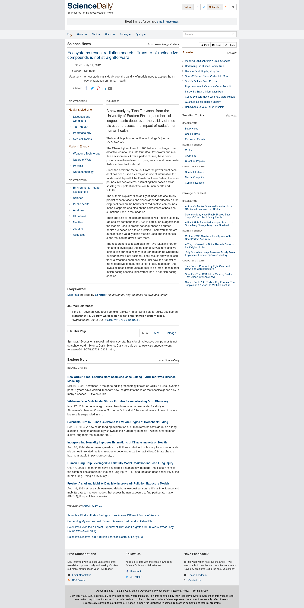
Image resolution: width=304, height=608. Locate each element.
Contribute (131, 590)
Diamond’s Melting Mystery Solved (204, 71)
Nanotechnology (83, 172)
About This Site (104, 590)
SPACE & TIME (189, 123)
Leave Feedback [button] (197, 575)
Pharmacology (82, 133)
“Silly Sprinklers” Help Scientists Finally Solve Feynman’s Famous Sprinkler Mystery (210, 254)
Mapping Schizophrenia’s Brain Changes (207, 61)
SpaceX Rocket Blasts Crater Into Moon (207, 76)
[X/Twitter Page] (203, 7)
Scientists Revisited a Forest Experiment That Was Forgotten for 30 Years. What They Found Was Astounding (120, 529)
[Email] (110, 88)
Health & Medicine (80, 109)
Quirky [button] (140, 34)
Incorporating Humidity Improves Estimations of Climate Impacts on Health (117, 442)
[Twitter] (92, 88)
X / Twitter (135, 576)
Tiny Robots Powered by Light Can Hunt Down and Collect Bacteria (207, 267)
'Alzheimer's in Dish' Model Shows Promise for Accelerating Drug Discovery (118, 401)
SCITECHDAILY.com (92, 506)
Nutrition (78, 222)
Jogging (78, 228)
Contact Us (194, 580)
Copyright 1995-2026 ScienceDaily (89, 595)
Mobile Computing (195, 177)
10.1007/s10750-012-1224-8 (122, 320)
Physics (78, 166)
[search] (233, 34)
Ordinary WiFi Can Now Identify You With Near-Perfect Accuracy (208, 237)
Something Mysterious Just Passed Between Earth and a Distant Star (110, 521)
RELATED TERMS (78, 180)
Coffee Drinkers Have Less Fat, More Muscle (210, 96)
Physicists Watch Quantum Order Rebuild (208, 86)
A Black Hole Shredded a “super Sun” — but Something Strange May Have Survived (209, 224)
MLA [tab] (145, 333)
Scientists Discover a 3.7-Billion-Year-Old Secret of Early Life (105, 537)
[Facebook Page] (197, 7)
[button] (205, 45)
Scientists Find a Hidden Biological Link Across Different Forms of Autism (113, 515)
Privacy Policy (162, 590)
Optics (188, 150)
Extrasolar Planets (195, 139)
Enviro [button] (109, 34)
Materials (73, 295)
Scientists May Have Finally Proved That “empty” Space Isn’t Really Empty (207, 216)
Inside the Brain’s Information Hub (204, 91)
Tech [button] (95, 34)
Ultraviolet (79, 216)
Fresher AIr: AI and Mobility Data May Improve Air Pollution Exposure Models (118, 483)
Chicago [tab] (171, 333)
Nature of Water (82, 160)
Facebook (135, 571)
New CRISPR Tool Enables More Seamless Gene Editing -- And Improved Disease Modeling (121, 379)
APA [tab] (157, 333)
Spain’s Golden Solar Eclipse (201, 81)
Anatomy (78, 210)
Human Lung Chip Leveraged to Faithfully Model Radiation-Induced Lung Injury (120, 463)
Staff (119, 590)
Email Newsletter (81, 575)
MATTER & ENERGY (192, 144)
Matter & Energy (79, 146)
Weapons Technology (86, 153)
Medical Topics (82, 139)
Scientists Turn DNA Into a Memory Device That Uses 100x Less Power (208, 275)
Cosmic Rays (192, 133)
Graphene (190, 155)
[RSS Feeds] (226, 7)
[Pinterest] (98, 88)
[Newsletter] (233, 7)
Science (78, 198)
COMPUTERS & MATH (193, 166)
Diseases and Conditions (81, 119)
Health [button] (81, 34)
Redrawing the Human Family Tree (204, 66)
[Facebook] (86, 88)
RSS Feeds (78, 580)
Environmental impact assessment (86, 190)
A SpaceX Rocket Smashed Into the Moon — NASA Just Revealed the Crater (210, 208)
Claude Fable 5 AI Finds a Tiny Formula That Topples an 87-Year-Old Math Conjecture (210, 283)
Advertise (145, 590)
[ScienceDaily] (90, 6)
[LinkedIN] (104, 88)
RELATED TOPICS (78, 101)
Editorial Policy (181, 590)
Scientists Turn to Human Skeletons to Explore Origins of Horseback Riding (117, 422)
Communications (194, 182)
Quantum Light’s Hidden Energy (203, 101)
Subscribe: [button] (215, 7)
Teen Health (80, 127)
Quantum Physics (195, 161)
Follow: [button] (188, 7)
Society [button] (124, 34)
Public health (81, 204)
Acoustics (79, 235)
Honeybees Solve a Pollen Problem (204, 107)
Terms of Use (200, 590)
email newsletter (167, 21)
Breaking (188, 52)
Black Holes (191, 128)
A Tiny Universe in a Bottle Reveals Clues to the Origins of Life (209, 245)
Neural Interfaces (194, 172)
